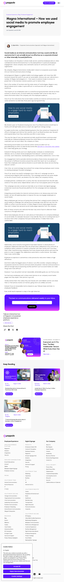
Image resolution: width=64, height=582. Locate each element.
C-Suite (6, 489)
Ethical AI (48, 478)
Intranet (7, 464)
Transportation (28, 502)
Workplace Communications (32, 522)
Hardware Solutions (30, 451)
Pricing (27, 466)
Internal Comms (29, 484)
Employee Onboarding (10, 507)
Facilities (27, 478)
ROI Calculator (8, 531)
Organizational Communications (12, 498)
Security (7, 455)
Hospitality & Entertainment (32, 493)
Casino (27, 491)
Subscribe (32, 306)
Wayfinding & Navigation (31, 520)
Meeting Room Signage (31, 540)
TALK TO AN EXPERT (49, 3)
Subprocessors (49, 471)
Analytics (7, 450)
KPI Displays (28, 516)
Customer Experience (30, 527)
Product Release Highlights (11, 538)
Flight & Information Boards (31, 531)
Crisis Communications (10, 500)
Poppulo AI (7, 448)
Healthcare (28, 498)
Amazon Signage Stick (30, 455)
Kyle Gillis (16, 45)
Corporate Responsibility (52, 473)
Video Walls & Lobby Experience (33, 518)
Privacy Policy (49, 467)
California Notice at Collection (53, 482)
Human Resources (9, 484)
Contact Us (49, 460)
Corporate (27, 509)
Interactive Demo (9, 529)
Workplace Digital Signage (11, 468)
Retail (26, 496)
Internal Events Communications (12, 509)
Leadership (49, 453)
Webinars (7, 522)
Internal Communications (11, 482)
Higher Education (29, 504)
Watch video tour (8, 322)
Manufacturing (28, 500)
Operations (28, 475)
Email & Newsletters (10, 462)
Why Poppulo (49, 447)
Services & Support (9, 535)
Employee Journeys (9, 470)
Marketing (27, 473)
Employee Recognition (30, 533)
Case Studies (8, 527)
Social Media (28, 538)
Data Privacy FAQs (50, 469)
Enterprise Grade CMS (31, 447)
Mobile (6, 466)
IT (25, 480)
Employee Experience (11, 14)
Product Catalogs (29, 535)
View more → (47, 354)
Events (6, 520)
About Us (48, 444)
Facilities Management (30, 529)
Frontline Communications (11, 504)
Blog (19, 14)
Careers (48, 451)
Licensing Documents (51, 475)
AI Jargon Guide (8, 533)
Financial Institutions (30, 507)
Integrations (7, 453)
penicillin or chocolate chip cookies (48, 146)
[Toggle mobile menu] (59, 3)
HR (26, 482)
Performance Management (32, 524)
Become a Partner (50, 455)
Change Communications (11, 496)
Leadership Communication (11, 502)
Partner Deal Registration (52, 458)
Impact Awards (49, 449)
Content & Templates (30, 449)
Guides (6, 524)
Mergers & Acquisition (10, 511)
